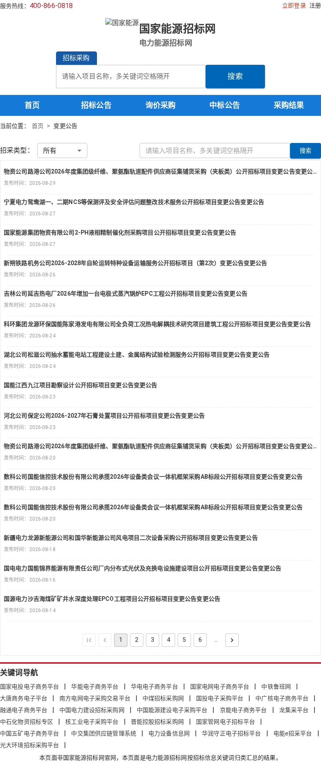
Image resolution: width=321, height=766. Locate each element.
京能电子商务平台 (243, 710)
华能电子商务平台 (94, 686)
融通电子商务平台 (23, 710)
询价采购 (160, 105)
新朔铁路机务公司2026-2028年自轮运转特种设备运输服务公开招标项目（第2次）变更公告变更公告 (135, 263)
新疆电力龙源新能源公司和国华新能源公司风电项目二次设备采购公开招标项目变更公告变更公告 (131, 537)
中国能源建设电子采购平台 (172, 710)
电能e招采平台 (292, 733)
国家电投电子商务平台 (29, 686)
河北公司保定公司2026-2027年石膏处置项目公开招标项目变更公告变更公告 (104, 415)
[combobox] (131, 76)
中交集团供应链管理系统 (103, 733)
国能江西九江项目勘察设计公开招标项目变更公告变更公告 (80, 385)
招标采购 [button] (76, 58)
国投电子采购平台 (219, 698)
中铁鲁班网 (276, 686)
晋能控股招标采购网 (157, 721)
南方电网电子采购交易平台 (94, 698)
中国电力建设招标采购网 (91, 710)
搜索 (235, 76)
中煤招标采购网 (163, 698)
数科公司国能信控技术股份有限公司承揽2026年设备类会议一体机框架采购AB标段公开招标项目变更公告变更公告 (153, 476)
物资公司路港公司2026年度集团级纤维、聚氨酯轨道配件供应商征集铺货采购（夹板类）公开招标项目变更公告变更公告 (160, 171)
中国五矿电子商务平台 (29, 733)
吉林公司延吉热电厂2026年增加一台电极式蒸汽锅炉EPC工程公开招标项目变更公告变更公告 (125, 293)
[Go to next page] (232, 640)
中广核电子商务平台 (281, 698)
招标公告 (96, 105)
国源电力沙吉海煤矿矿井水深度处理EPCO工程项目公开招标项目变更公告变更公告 (112, 598)
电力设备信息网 (169, 733)
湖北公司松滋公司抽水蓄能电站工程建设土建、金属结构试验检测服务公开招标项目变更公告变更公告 (137, 354)
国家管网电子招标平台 (225, 721)
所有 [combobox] (49, 151)
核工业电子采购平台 (91, 721)
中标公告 (224, 105)
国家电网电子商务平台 (219, 686)
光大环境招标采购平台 (29, 745)
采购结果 (289, 105)
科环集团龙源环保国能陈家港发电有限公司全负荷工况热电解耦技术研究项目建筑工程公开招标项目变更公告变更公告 (157, 324)
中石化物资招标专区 (26, 721)
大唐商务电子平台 (23, 698)
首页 (32, 105)
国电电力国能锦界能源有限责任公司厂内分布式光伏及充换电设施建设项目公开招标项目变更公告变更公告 (142, 568)
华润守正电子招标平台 (231, 733)
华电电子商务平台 (154, 686)
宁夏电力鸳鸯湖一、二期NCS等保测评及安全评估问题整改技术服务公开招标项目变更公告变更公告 (134, 202)
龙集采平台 (294, 710)
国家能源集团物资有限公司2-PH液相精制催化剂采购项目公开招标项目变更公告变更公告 (120, 232)
